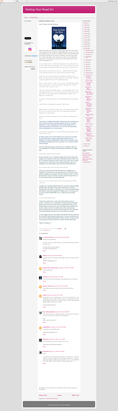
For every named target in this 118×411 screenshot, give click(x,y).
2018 (85, 35)
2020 (85, 31)
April (87, 68)
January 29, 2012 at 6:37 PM (55, 295)
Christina (45, 276)
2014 (85, 44)
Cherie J (45, 295)
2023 (85, 25)
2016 (85, 40)
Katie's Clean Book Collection (87, 159)
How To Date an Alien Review (88, 83)
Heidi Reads (86, 157)
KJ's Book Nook (87, 162)
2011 (85, 144)
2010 (85, 146)
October (88, 54)
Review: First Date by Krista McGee (89, 135)
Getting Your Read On (39, 9)
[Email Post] (65, 228)
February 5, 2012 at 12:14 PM (57, 339)
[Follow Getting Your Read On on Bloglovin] (31, 56)
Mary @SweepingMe (48, 311)
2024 (85, 23)
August (88, 60)
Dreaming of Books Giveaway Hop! (88, 110)
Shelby (45, 255)
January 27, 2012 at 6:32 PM (60, 286)
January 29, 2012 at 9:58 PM (61, 311)
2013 (85, 46)
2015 (85, 42)
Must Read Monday (88, 77)
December (88, 50)
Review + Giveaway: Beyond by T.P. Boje (88, 104)
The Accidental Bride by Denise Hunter (89, 119)
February (88, 72)
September (88, 56)
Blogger (68, 405)
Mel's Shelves (86, 153)
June (87, 64)
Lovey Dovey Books (48, 237)
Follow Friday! (89, 80)
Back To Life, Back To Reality (88, 139)
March (87, 70)
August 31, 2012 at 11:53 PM (57, 351)
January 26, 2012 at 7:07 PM (55, 276)
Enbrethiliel (46, 351)
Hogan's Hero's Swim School (51, 267)
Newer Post (43, 395)
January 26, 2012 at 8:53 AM (54, 255)
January (88, 74)
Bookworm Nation (87, 155)
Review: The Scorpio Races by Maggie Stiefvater (88, 128)
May (87, 66)
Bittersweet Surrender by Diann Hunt (89, 93)
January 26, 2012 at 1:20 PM (66, 267)
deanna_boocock (47, 286)
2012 (85, 48)
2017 (85, 37)
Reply (44, 250)
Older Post (75, 395)
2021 (85, 29)
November (88, 52)
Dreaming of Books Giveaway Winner (88, 98)
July (87, 62)
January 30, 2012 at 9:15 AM (58, 327)
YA (49, 230)
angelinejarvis (47, 327)
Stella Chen (46, 339)
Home (26, 17)
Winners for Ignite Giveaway (88, 88)
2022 (85, 27)
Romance (45, 230)
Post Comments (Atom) (52, 398)
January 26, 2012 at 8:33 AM (61, 237)
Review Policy (34, 17)
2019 (85, 33)
